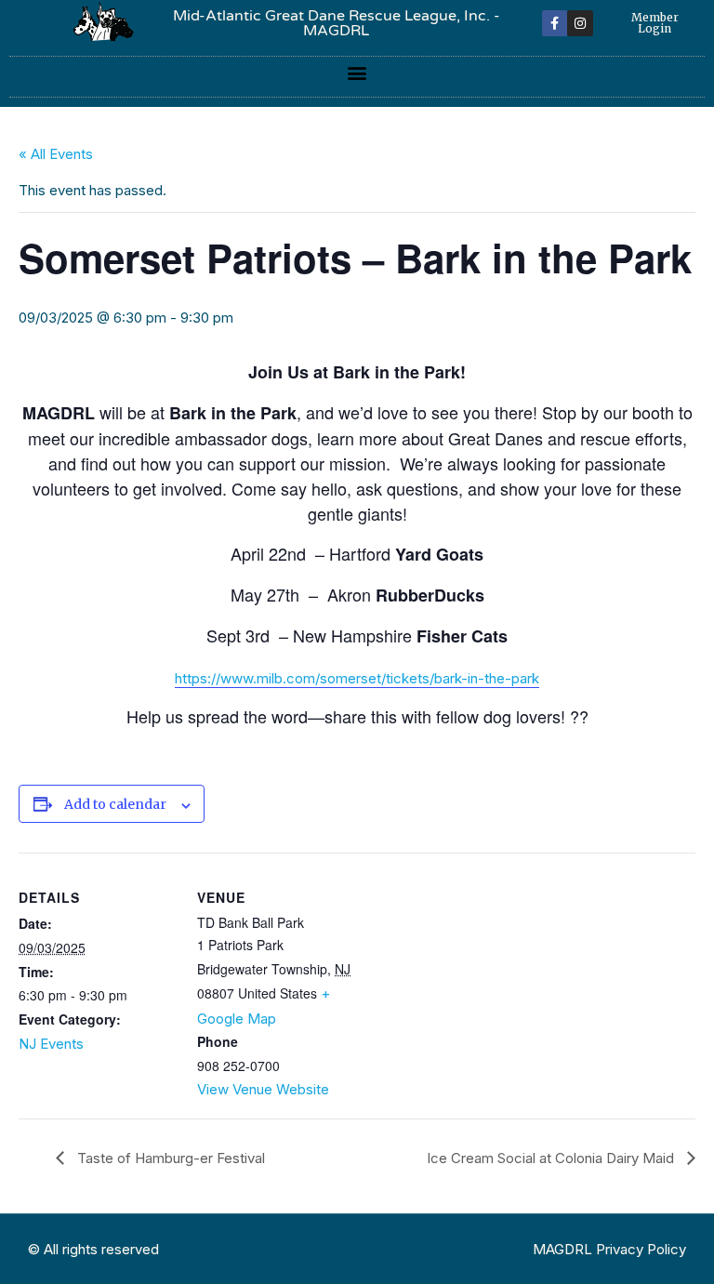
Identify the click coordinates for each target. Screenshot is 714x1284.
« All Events (56, 154)
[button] (357, 72)
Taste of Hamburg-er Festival (169, 1158)
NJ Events (51, 1043)
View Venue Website (263, 1089)
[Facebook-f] (555, 23)
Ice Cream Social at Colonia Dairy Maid (552, 1158)
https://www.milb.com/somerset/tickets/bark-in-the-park (357, 678)
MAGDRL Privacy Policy (609, 1249)
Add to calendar (115, 804)
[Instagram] (580, 23)
